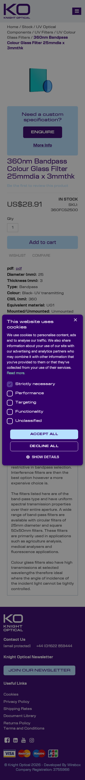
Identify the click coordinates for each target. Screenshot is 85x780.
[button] (42, 457)
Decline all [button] (44, 446)
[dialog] (42, 390)
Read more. (16, 373)
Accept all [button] (44, 434)
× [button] (75, 320)
